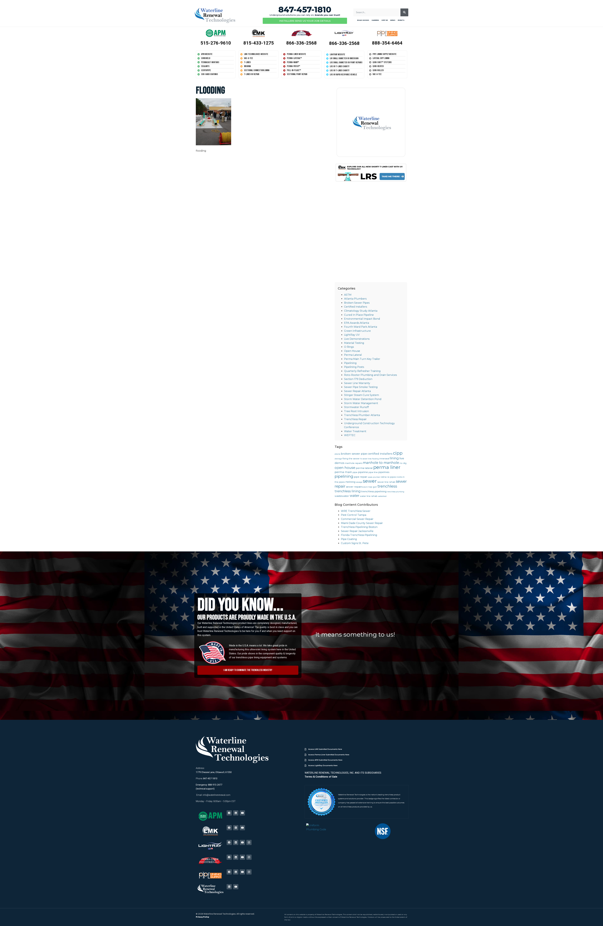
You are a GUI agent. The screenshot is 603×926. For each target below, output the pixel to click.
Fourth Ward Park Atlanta (360, 326)
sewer (370, 481)
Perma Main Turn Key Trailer (362, 358)
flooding (375, 459)
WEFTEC (349, 435)
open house (345, 468)
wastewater (342, 495)
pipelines (383, 472)
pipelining (344, 476)
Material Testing (354, 342)
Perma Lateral (353, 354)
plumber (376, 477)
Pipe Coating (349, 539)
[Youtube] (242, 813)
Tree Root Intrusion (356, 411)
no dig (403, 463)
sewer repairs (354, 486)
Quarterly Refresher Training (362, 371)
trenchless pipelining (374, 491)
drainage (338, 459)
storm (365, 487)
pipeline (363, 472)
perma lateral (364, 468)
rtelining (350, 481)
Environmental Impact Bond (362, 318)
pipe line (373, 472)
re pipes (391, 477)
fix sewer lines (366, 459)
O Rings (349, 346)
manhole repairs (353, 463)
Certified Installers (355, 306)
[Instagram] (249, 842)
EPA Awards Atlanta (356, 322)
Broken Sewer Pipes (356, 302)
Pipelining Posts (354, 366)
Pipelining (350, 363)
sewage (359, 482)
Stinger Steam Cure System (361, 395)
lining (394, 458)
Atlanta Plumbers (355, 298)
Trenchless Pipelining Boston (359, 527)
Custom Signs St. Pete (355, 543)
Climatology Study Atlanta (360, 310)
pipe (355, 472)
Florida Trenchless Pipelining (359, 535)
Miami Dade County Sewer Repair (362, 523)
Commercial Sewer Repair (357, 519)
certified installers (380, 453)
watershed (382, 496)
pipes (370, 477)
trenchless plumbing (395, 492)
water (354, 496)
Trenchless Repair (355, 419)
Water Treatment (355, 431)
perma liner (386, 467)
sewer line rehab (386, 482)
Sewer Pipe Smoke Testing (361, 387)
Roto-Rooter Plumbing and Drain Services (370, 374)
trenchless (387, 486)
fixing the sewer (351, 458)
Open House (352, 350)
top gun (373, 487)
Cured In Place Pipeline (359, 314)
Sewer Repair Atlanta (357, 391)
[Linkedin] (235, 813)
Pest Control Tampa (353, 514)
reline (384, 477)
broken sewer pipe (354, 453)
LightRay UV (352, 334)
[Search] (404, 12)
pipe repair (360, 476)
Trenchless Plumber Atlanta (362, 415)
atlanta (337, 454)
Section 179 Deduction (358, 379)
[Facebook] (229, 813)
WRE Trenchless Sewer (355, 511)
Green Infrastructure (357, 330)
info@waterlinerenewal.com (216, 795)
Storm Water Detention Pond (362, 399)
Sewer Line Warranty (357, 383)
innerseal (384, 458)
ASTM (347, 294)
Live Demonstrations (356, 338)
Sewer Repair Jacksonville (357, 531)
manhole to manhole (381, 463)
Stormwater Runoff (356, 407)
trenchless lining (348, 491)
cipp (397, 453)
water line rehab (368, 496)
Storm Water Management (361, 403)
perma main (343, 472)
